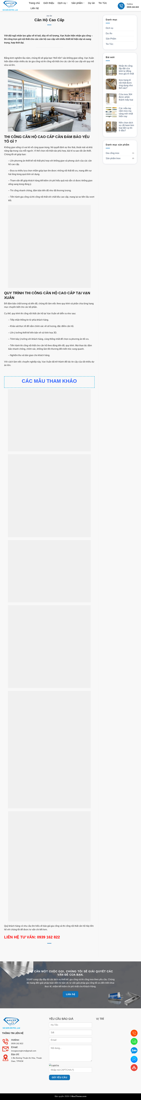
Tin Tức (102, 3)
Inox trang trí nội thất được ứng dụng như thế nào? (126, 84)
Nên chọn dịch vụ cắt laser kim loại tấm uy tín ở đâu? (126, 126)
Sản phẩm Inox (113, 158)
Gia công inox (112, 153)
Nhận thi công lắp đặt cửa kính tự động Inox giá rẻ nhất (126, 70)
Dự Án (49, 16)
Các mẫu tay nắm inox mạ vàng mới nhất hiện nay (126, 112)
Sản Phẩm (111, 39)
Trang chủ (34, 3)
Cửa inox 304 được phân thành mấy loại (126, 97)
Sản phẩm (77, 3)
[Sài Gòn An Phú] (13, 5)
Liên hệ (35, 8)
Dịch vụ (62, 3)
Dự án (91, 3)
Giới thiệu (48, 3)
